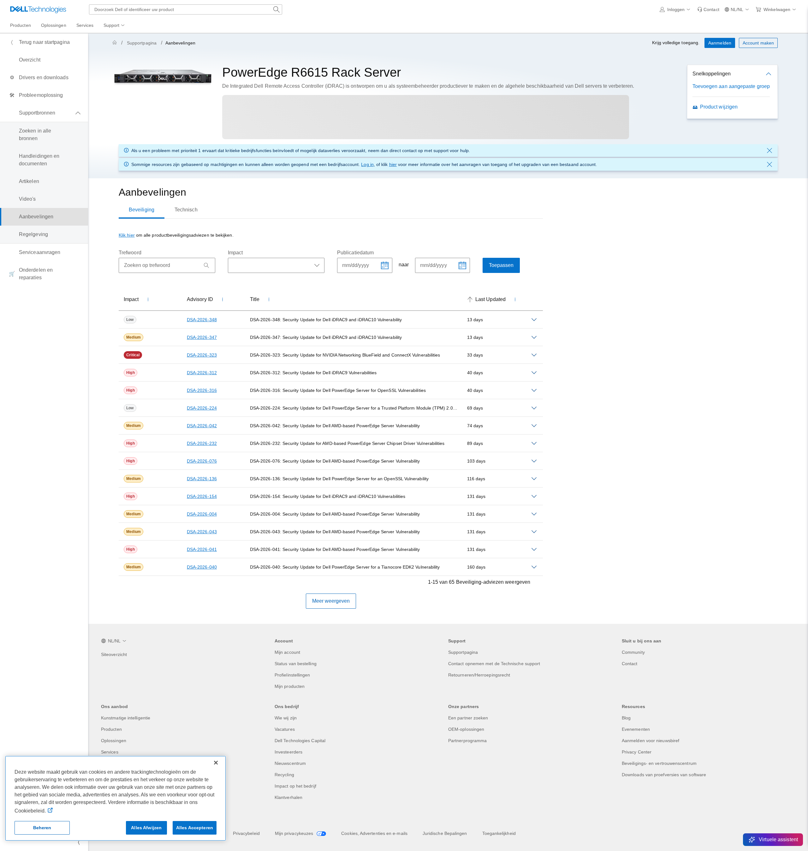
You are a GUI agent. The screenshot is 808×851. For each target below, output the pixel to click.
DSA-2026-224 (202, 408)
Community (633, 652)
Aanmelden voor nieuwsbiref (650, 740)
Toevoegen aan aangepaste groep (731, 86)
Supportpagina (142, 42)
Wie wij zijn (286, 717)
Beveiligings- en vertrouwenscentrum (659, 763)
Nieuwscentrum (290, 763)
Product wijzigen (719, 106)
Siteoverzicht (114, 654)
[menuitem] (114, 25)
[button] (676, 9)
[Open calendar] (384, 265)
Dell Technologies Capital (300, 740)
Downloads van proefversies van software (664, 774)
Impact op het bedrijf (295, 786)
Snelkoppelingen (711, 73)
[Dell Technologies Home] (38, 9)
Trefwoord (130, 252)
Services (109, 751)
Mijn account (287, 652)
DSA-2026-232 (202, 443)
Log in (367, 164)
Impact (235, 252)
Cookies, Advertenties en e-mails (374, 833)
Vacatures (285, 729)
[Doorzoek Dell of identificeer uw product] (276, 9)
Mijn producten (290, 686)
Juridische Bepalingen (445, 833)
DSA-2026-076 (202, 461)
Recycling (284, 774)
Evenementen (636, 729)
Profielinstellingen (292, 674)
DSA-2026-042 (202, 425)
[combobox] (185, 9)
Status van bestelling (296, 663)
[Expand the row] (534, 319)
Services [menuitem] (85, 25)
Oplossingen (113, 740)
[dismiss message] (769, 150)
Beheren (42, 827)
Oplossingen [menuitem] (53, 25)
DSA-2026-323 (202, 355)
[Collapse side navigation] (78, 842)
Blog (626, 717)
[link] (708, 9)
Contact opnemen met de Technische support (494, 663)
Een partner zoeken (468, 717)
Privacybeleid (246, 833)
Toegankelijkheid (499, 833)
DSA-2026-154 (202, 496)
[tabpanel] (331, 420)
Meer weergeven (331, 601)
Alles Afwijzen (146, 827)
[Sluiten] (216, 763)
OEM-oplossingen (466, 729)
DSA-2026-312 (202, 372)
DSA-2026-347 (202, 337)
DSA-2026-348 (202, 319)
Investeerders (288, 751)
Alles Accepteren (194, 827)
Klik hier (127, 235)
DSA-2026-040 (202, 567)
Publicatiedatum (355, 252)
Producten (111, 729)
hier (393, 164)
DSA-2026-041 (202, 549)
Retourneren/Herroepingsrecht (479, 674)
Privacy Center (636, 751)
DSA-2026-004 (202, 514)
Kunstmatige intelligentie (125, 717)
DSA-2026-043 (202, 531)
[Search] (206, 265)
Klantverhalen (288, 797)
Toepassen (501, 265)
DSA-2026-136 (202, 478)
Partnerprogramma (467, 740)
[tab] (141, 210)
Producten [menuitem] (20, 25)
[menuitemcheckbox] (44, 113)
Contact (630, 663)
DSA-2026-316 (202, 390)
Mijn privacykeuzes (295, 833)
